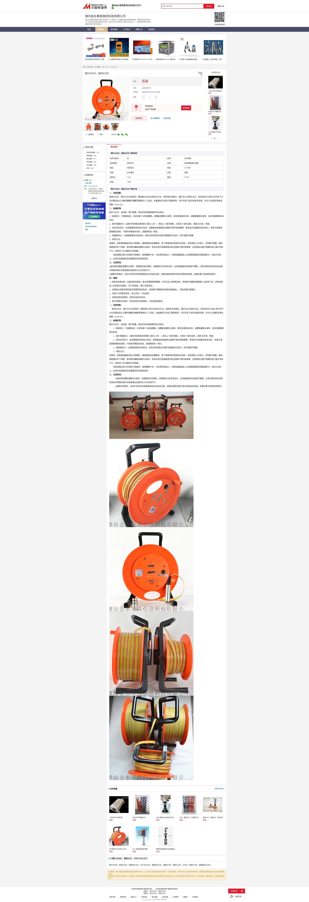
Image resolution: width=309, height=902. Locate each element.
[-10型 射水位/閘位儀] (215, 82)
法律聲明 (176, 897)
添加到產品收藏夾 (91, 227)
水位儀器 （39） (91, 165)
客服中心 (134, 897)
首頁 (84, 67)
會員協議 (165, 897)
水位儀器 (97, 67)
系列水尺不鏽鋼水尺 (214, 112)
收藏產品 (91, 134)
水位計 (185, 865)
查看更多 (94, 198)
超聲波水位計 (134, 865)
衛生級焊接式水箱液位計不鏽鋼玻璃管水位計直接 (101, 59)
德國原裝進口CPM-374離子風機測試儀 (168, 59)
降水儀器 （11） (91, 159)
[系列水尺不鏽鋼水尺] (215, 102)
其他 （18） (90, 168)
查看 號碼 (88, 183)
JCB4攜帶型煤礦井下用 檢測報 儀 (119, 59)
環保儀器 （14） (91, 156)
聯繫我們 (123, 897)
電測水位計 (123, 865)
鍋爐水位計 (167, 865)
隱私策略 (155, 897)
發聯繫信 (139, 118)
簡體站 (185, 897)
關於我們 (113, 897)
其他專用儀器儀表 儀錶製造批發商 (167, 889)
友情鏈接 (195, 897)
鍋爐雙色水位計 (205, 865)
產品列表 (90, 67)
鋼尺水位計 (113, 865)
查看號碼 (186, 108)
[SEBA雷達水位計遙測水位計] (215, 123)
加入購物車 (155, 118)
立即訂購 (166, 118)
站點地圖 (144, 897)
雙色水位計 (177, 865)
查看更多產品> (219, 789)
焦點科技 (157, 899)
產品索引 (88, 223)
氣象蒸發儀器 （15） (93, 152)
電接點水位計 (157, 865)
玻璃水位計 (193, 865)
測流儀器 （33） (91, 162)
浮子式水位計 (145, 865)
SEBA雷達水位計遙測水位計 (217, 132)
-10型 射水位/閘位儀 (214, 91)
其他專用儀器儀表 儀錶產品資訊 (141, 889)
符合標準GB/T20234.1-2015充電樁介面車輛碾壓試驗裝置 (150, 59)
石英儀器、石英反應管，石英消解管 (214, 59)
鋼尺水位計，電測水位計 (158, 891)
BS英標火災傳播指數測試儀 (188, 59)
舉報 (101, 134)
